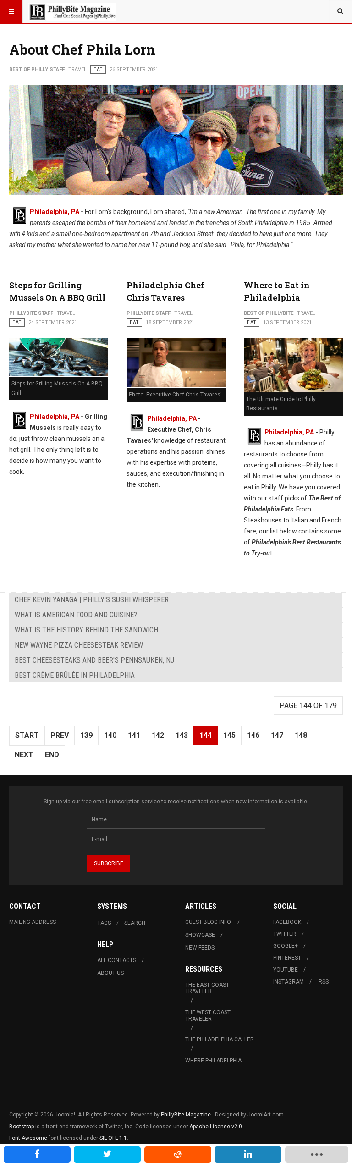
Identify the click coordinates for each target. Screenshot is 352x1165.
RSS (324, 981)
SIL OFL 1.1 (113, 1138)
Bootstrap (21, 1126)
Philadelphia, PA (54, 211)
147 (277, 735)
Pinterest (287, 958)
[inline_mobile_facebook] (37, 1154)
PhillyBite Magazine (186, 1114)
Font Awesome (28, 1138)
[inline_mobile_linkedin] (247, 1154)
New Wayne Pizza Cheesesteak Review (79, 645)
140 (110, 735)
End (52, 754)
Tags (104, 923)
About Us (110, 973)
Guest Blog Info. (208, 922)
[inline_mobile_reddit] (177, 1154)
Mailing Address (32, 922)
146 (253, 735)
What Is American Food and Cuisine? (76, 614)
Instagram (288, 981)
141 (134, 735)
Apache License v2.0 (215, 1126)
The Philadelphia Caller (219, 1039)
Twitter (284, 934)
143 (182, 735)
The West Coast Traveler (208, 1015)
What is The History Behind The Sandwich (86, 630)
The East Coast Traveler (207, 988)
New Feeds (199, 948)
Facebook (287, 922)
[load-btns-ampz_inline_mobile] (316, 1154)
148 (301, 735)
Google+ (285, 946)
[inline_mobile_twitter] (107, 1154)
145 (229, 735)
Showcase (200, 935)
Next (24, 754)
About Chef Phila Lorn (82, 49)
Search (134, 923)
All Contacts (116, 960)
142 (158, 735)
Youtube (285, 970)
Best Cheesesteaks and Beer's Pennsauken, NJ (94, 660)
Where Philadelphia (213, 1060)
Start (27, 735)
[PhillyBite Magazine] (72, 11)
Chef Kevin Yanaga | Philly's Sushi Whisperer (92, 599)
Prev (59, 735)
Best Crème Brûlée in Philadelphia (75, 675)
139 (86, 735)
